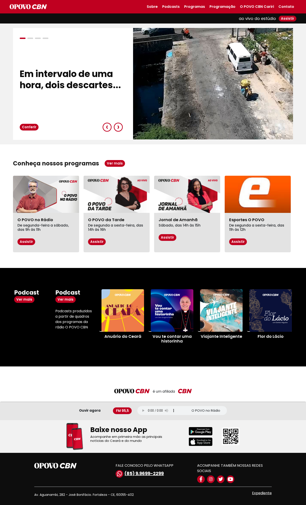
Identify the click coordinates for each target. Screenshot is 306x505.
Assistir (287, 18)
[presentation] (107, 127)
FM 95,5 (122, 410)
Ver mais (115, 163)
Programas (194, 6)
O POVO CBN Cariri (257, 6)
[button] (23, 38)
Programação (222, 6)
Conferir (29, 127)
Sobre (152, 6)
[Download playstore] (203, 431)
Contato (286, 6)
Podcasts (171, 6)
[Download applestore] (203, 442)
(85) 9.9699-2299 (144, 473)
